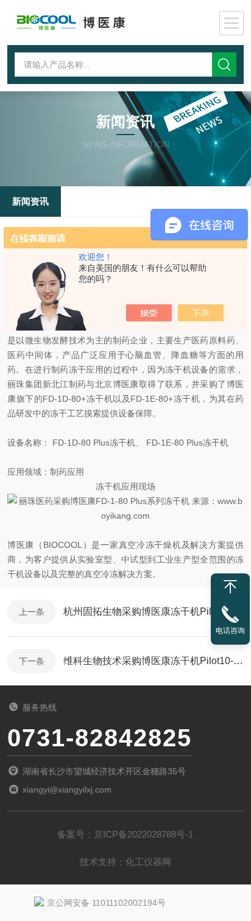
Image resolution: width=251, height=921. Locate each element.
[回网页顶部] (230, 587)
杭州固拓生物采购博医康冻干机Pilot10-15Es (153, 611)
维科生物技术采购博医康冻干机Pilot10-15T (153, 661)
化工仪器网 (148, 861)
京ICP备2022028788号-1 (143, 834)
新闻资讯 (30, 201)
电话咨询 (230, 630)
